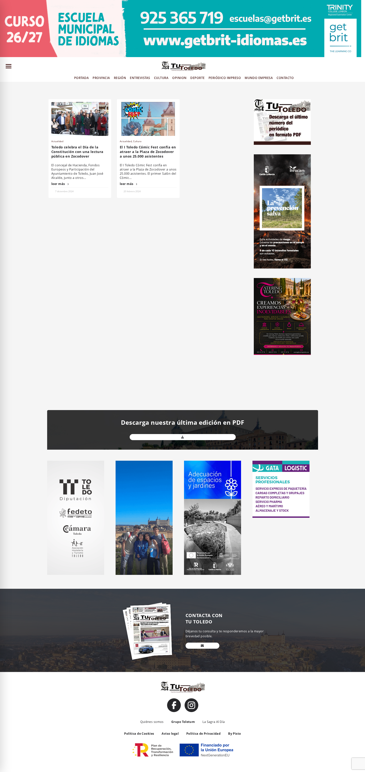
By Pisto (234, 733)
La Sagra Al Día (213, 722)
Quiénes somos (151, 722)
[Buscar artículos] (360, 67)
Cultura (137, 141)
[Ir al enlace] (174, 705)
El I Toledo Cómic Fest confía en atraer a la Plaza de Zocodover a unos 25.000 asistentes (148, 152)
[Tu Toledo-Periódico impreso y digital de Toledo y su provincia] (183, 66)
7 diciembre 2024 (64, 191)
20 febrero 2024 (132, 191)
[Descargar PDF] (183, 437)
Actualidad (57, 141)
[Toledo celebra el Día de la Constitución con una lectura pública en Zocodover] (79, 119)
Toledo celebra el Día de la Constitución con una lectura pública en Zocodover (77, 152)
